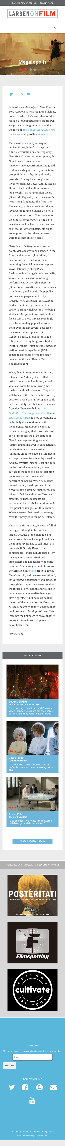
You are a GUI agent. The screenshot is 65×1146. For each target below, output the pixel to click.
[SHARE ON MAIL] (30, 94)
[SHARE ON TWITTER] (13, 94)
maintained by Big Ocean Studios (32, 1135)
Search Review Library (32, 841)
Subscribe (9, 1065)
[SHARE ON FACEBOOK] (18, 94)
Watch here (46, 2)
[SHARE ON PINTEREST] (24, 94)
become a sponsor (49, 864)
